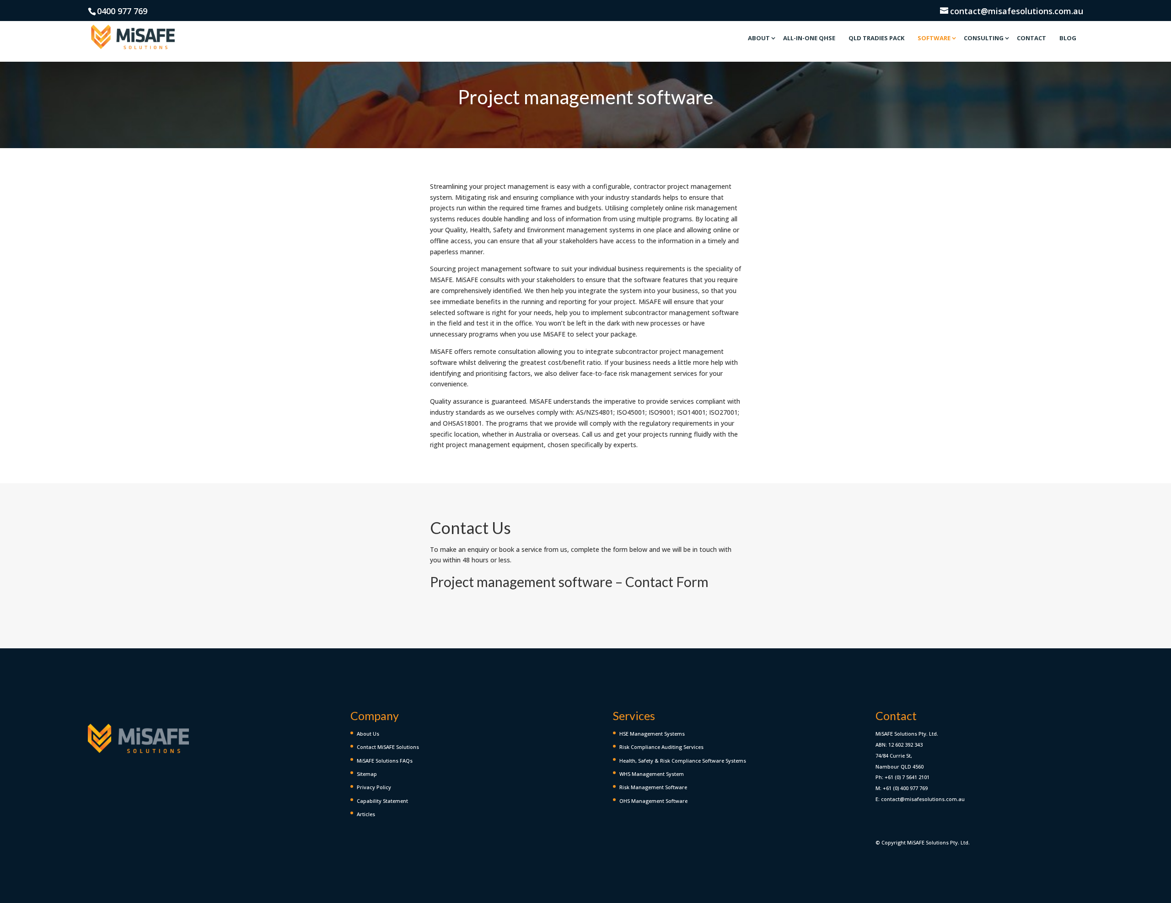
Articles (366, 814)
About (759, 38)
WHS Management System (651, 773)
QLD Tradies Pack (876, 38)
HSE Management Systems (652, 733)
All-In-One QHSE (809, 38)
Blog (1067, 38)
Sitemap (367, 773)
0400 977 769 (122, 10)
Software (934, 38)
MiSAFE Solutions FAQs (385, 760)
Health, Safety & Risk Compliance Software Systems (682, 760)
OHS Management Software (653, 800)
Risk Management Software (653, 787)
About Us (368, 733)
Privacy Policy (374, 787)
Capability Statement (382, 800)
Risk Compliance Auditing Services (661, 746)
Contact (1031, 38)
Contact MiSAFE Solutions (388, 746)
